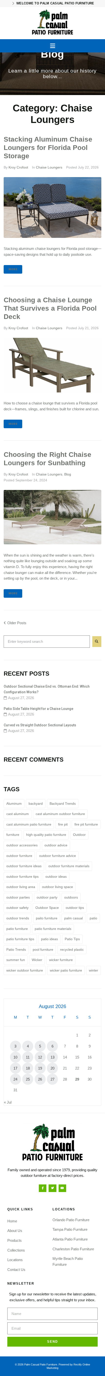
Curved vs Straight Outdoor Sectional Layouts (40, 725)
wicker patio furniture (66, 970)
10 (15, 1057)
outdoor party (47, 897)
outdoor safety (17, 908)
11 (28, 1057)
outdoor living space (57, 887)
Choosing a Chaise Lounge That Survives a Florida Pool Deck (50, 308)
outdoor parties (18, 897)
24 (15, 1079)
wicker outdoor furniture (24, 970)
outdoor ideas (56, 876)
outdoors (71, 897)
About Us (14, 1231)
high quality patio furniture (46, 835)
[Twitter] (52, 1188)
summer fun (15, 960)
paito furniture (46, 918)
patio (93, 918)
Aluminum (14, 803)
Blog (67, 474)
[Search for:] (47, 641)
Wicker (37, 960)
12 (40, 1057)
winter (93, 970)
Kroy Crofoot (18, 167)
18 (28, 1068)
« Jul (7, 1102)
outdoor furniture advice (57, 856)
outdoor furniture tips (22, 876)
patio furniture (17, 929)
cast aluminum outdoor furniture (60, 814)
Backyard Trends (63, 803)
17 (15, 1068)
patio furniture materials (53, 929)
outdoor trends (17, 918)
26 (40, 1079)
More (13, 269)
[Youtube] (62, 1188)
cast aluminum (17, 814)
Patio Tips (72, 939)
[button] (52, 45)
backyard (36, 803)
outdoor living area (20, 887)
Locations (15, 1260)
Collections (16, 1250)
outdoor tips (75, 908)
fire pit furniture (86, 824)
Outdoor (79, 835)
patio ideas (49, 939)
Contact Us (16, 1269)
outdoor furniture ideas (24, 866)
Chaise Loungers (49, 167)
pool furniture (43, 949)
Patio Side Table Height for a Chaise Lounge (38, 709)
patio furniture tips (20, 939)
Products (14, 1240)
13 (52, 1057)
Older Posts (15, 623)
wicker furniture (61, 960)
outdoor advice (55, 845)
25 (28, 1079)
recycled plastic (72, 949)
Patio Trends (16, 949)
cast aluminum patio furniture (28, 824)
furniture (12, 835)
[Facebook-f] (42, 1188)
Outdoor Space (47, 908)
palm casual (73, 918)
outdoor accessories (22, 845)
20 (52, 1068)
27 (52, 1079)
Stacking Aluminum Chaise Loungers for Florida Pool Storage (48, 147)
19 (40, 1068)
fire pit (63, 824)
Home (12, 1221)
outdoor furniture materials (68, 866)
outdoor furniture (19, 856)
